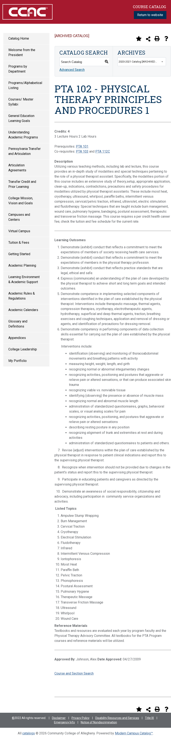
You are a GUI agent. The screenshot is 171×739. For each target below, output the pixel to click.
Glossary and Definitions (17, 323)
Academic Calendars (23, 310)
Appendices (17, 338)
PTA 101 (82, 146)
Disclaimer (59, 718)
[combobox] (141, 61)
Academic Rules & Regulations (21, 295)
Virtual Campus (19, 231)
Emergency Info (64, 722)
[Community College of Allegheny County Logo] (28, 12)
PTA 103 (82, 151)
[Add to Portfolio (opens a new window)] (138, 38)
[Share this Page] (148, 39)
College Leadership (22, 349)
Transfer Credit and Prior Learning (22, 184)
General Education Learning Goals (21, 118)
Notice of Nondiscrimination (99, 722)
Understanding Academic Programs (23, 134)
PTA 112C (102, 151)
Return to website (150, 15)
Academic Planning (22, 265)
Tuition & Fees (18, 243)
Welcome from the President (21, 52)
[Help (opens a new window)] (166, 38)
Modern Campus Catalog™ (134, 733)
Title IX (149, 718)
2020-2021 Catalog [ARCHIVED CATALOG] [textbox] (142, 61)
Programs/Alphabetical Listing (25, 85)
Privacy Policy (80, 718)
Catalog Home (18, 38)
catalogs (28, 733)
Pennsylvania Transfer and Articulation (24, 151)
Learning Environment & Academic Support (24, 279)
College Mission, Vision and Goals (20, 200)
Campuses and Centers (19, 217)
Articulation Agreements (17, 167)
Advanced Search (72, 70)
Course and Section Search (74, 673)
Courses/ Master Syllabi (20, 101)
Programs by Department (17, 68)
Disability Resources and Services (117, 718)
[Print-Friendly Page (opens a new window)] (157, 38)
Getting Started (19, 254)
